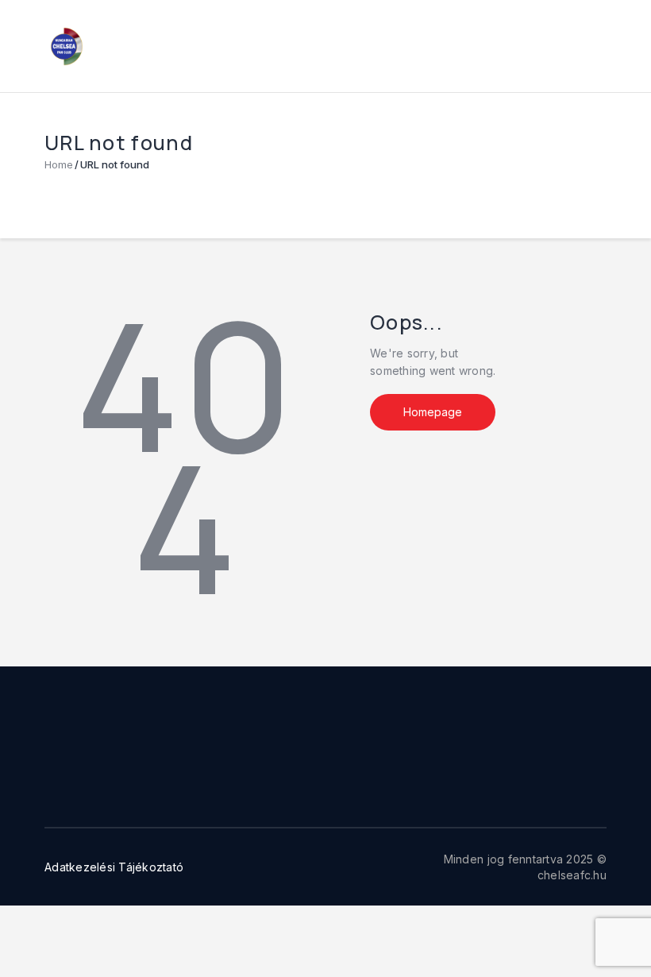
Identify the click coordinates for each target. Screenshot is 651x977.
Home (58, 164)
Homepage (432, 412)
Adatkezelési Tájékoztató (113, 867)
